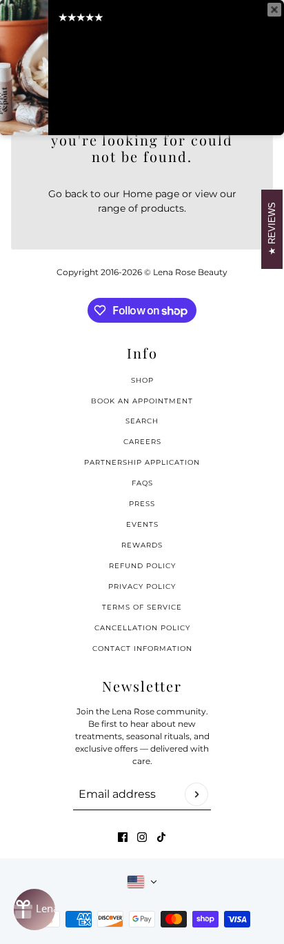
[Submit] (196, 794)
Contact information (142, 648)
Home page (151, 194)
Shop (142, 380)
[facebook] (122, 837)
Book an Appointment (142, 400)
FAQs (142, 483)
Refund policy (142, 565)
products (162, 208)
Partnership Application (142, 462)
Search (142, 420)
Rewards (142, 545)
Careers (142, 441)
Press (142, 503)
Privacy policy (142, 586)
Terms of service (142, 607)
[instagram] (142, 837)
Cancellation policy (142, 627)
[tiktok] (161, 837)
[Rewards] (34, 909)
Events (142, 524)
